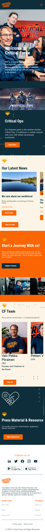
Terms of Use (28, 524)
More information (13, 437)
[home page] (6, 5)
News (3, 510)
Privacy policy (17, 524)
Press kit (38, 515)
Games (37, 510)
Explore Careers (10, 266)
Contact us (5, 515)
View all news (10, 225)
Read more (9, 213)
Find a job (5, 505)
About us (38, 505)
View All (10, 382)
